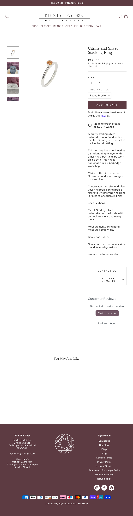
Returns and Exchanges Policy (104, 470)
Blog (104, 453)
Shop (35, 26)
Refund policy (104, 478)
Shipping (106, 63)
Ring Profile (98, 89)
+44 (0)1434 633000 (24, 453)
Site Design (83, 503)
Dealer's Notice (104, 457)
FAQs (104, 449)
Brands (58, 26)
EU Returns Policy (104, 474)
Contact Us (107, 271)
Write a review (107, 313)
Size (91, 77)
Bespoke (46, 26)
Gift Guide (71, 26)
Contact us (104, 440)
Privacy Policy (104, 461)
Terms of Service (104, 466)
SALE (98, 26)
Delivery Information (107, 279)
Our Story (86, 26)
